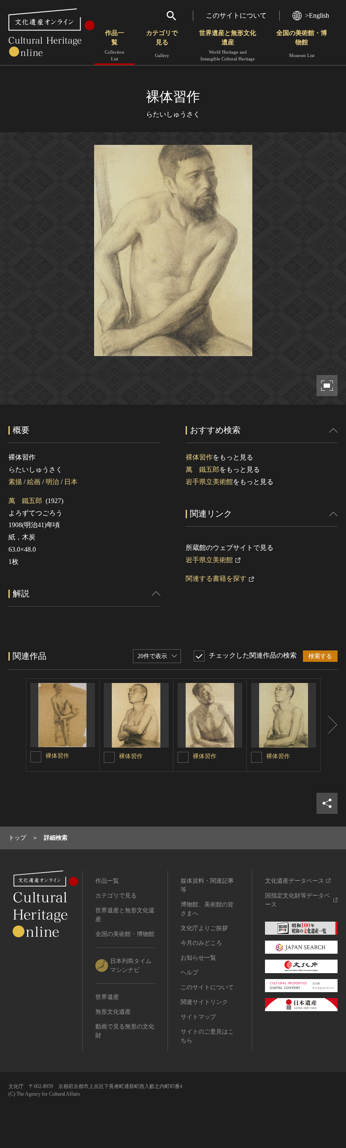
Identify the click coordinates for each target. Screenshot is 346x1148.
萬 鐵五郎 (25, 500)
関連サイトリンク (204, 1002)
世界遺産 (107, 997)
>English (317, 15)
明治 (52, 481)
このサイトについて (236, 15)
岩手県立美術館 (209, 481)
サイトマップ (198, 1017)
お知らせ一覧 (198, 958)
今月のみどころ (201, 943)
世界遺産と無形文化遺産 (227, 45)
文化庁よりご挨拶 (204, 928)
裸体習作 (199, 457)
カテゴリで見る (162, 44)
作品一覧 (114, 45)
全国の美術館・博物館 (301, 44)
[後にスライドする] (329, 725)
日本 (71, 481)
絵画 (34, 481)
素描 (15, 481)
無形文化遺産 (113, 1012)
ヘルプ (189, 972)
